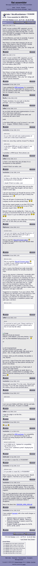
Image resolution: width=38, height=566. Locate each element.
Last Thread (24, 539)
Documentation (22, 558)
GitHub (28, 562)
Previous (11, 19)
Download (14, 558)
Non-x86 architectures (19, 14)
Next (32, 19)
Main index (8, 558)
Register (23, 7)
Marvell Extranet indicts (21, 240)
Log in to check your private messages (17, 9)
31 (26, 19)
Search (18, 7)
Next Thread (31, 539)
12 (19, 19)
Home (13, 7)
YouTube (33, 562)
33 (30, 19)
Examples (30, 558)
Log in (29, 9)
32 (28, 19)
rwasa (24, 564)
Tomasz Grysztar (18, 562)
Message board (19, 559)
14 (23, 19)
